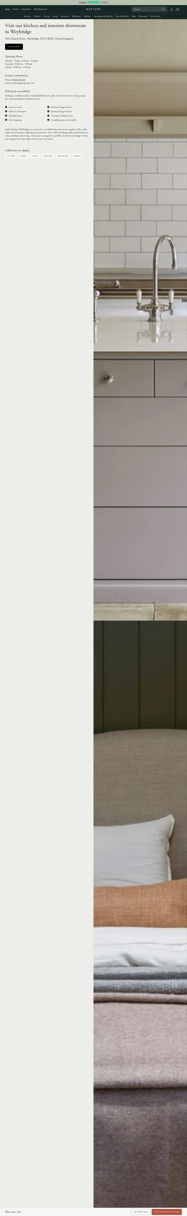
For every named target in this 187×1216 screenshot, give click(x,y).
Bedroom (65, 16)
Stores (15, 9)
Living (55, 16)
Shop (7, 9)
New (134, 16)
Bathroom (76, 16)
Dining (46, 16)
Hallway (87, 16)
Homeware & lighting (103, 16)
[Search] (163, 9)
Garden (37, 16)
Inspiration (26, 9)
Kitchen (27, 16)
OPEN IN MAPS (14, 47)
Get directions (141, 1212)
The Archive (155, 16)
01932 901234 (18, 79)
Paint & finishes (122, 16)
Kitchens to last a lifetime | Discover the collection (93, 2)
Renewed (143, 16)
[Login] (171, 9)
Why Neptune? (40, 9)
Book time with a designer (166, 1212)
